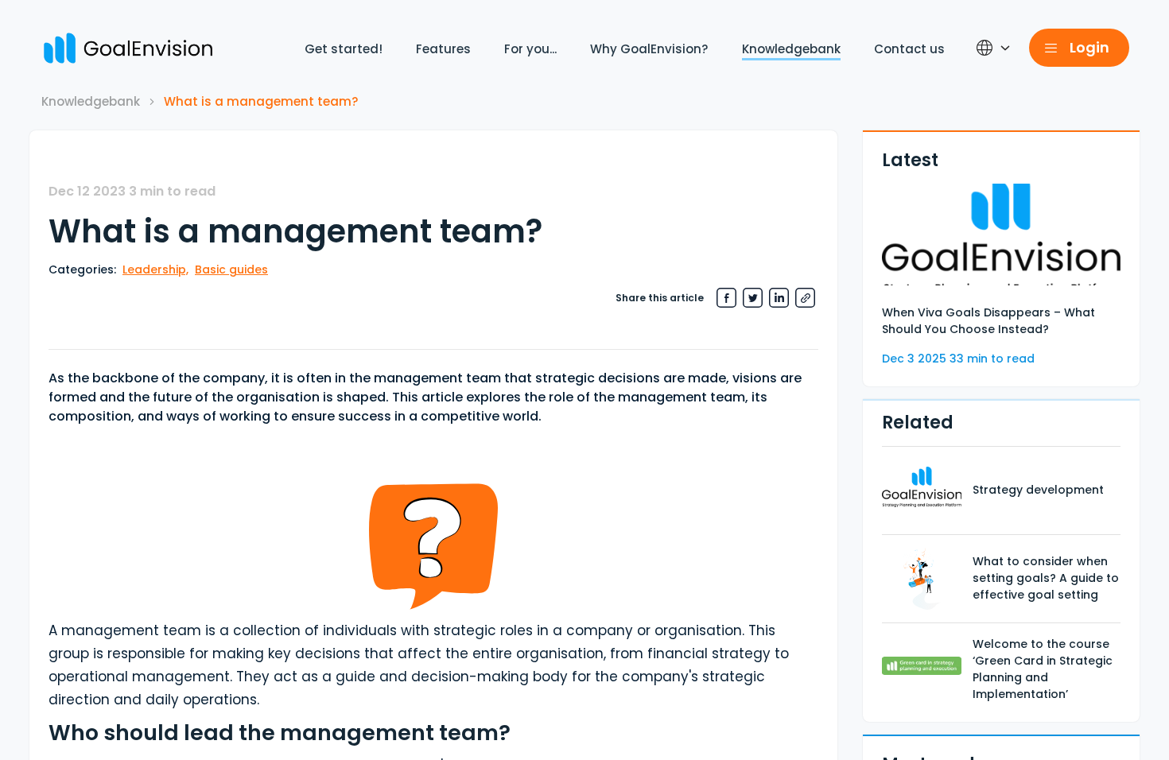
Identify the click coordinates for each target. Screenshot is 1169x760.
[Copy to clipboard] (805, 298)
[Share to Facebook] (726, 298)
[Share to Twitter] (753, 298)
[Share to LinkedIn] (779, 298)
